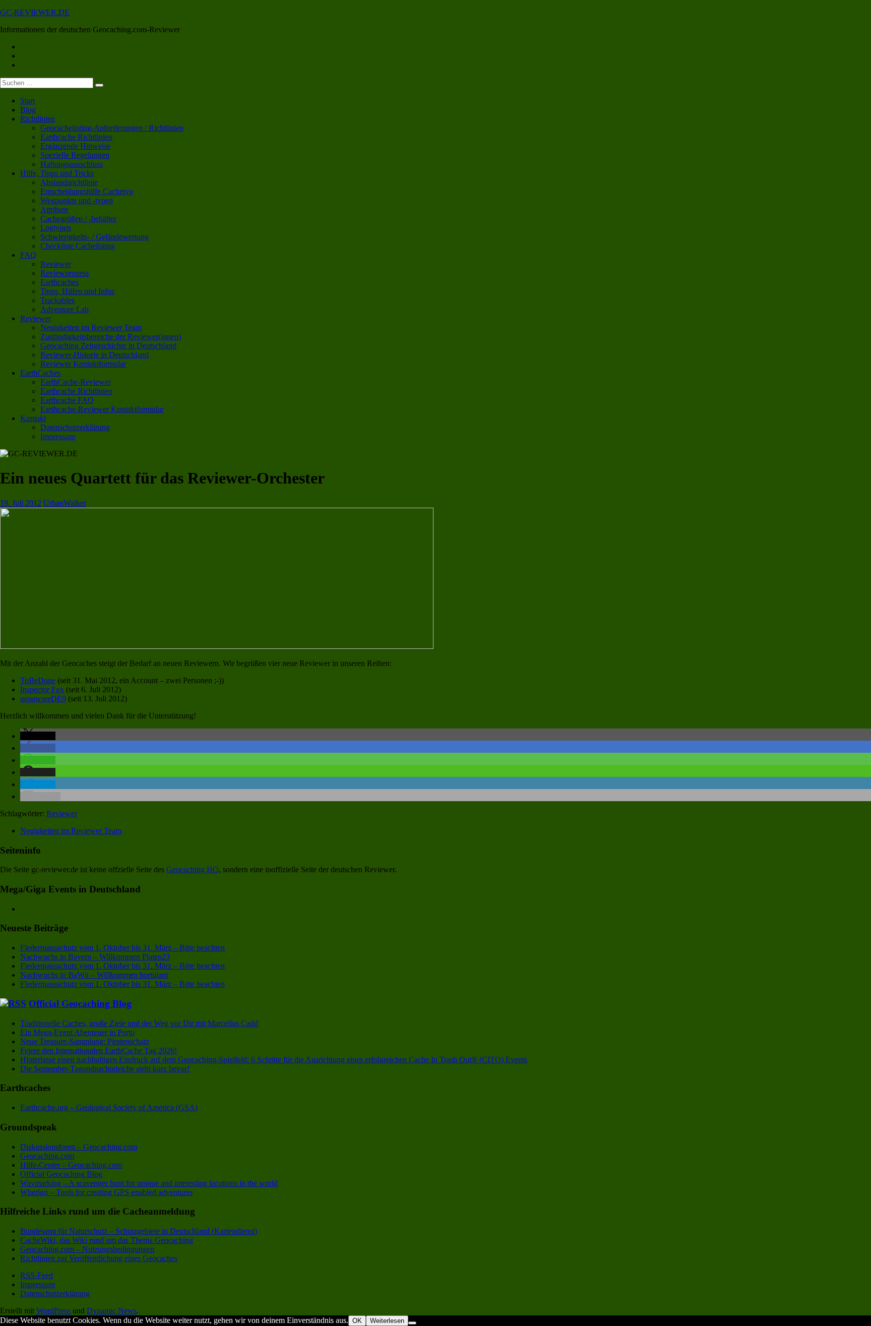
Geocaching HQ (192, 869)
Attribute (54, 209)
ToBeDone (37, 680)
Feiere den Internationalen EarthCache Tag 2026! (98, 1050)
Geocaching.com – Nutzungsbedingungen (87, 1249)
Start (27, 100)
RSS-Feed (36, 1275)
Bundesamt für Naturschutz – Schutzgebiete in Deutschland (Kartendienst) (138, 1231)
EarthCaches (40, 373)
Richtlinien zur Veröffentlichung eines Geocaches (98, 1258)
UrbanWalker (64, 503)
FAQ (28, 255)
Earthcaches (59, 282)
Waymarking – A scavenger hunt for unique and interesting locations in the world (149, 1183)
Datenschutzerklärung (75, 427)
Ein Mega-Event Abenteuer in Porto (77, 1032)
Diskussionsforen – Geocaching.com (78, 1146)
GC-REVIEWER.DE (35, 12)
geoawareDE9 (43, 698)
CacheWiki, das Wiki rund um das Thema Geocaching (106, 1240)
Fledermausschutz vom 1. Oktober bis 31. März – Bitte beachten (122, 947)
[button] (37, 736)
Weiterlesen (387, 1320)
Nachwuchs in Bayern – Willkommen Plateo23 (95, 956)
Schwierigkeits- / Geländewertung (94, 236)
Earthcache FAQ (67, 400)
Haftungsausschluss (71, 164)
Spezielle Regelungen (74, 155)
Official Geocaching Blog (80, 1003)
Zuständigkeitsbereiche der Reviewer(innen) (110, 336)
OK (357, 1320)
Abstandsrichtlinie (69, 182)
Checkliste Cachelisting (77, 246)
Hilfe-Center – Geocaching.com (71, 1165)
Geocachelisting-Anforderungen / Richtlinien (111, 128)
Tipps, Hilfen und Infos (77, 291)
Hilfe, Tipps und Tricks (57, 173)
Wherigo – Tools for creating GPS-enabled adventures (106, 1192)
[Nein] (412, 1322)
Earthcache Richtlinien (76, 137)
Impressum (57, 436)
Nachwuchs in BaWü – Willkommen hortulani (94, 975)
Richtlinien (37, 118)
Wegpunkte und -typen (76, 200)
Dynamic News (112, 1310)
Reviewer (55, 264)
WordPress (53, 1310)
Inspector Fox (42, 689)
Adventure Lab (64, 309)
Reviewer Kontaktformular (83, 363)
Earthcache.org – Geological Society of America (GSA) (109, 1107)
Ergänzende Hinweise (75, 146)
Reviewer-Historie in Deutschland (94, 354)
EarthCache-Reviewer (75, 382)
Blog (28, 109)
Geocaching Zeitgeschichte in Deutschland (108, 345)
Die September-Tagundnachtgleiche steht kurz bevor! (105, 1068)
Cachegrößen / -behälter (78, 218)
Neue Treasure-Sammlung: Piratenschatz (84, 1041)
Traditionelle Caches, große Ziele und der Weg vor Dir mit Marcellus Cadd (139, 1023)
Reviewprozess (64, 273)
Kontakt (33, 418)
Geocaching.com (47, 1156)
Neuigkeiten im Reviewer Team (91, 327)
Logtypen (55, 227)
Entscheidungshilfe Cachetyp (86, 191)
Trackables (57, 300)
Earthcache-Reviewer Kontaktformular (102, 409)
